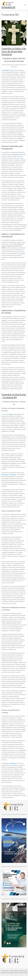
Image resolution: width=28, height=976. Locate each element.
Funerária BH (5, 474)
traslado (11, 414)
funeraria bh (8, 7)
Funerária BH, (5, 70)
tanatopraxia (13, 474)
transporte (22, 253)
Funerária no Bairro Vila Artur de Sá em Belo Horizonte (14, 51)
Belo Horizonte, (16, 154)
